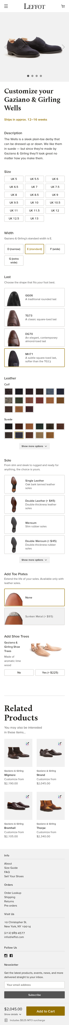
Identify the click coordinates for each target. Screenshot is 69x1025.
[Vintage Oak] (8, 409)
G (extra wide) (14, 260)
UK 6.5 (14, 186)
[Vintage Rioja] (29, 409)
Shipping (9, 897)
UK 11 (14, 210)
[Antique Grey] (8, 391)
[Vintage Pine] (19, 409)
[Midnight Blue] (49, 391)
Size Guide (11, 867)
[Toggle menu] (14, 6)
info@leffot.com (14, 936)
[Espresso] (39, 391)
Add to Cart (46, 1011)
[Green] (39, 426)
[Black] (19, 391)
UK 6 (55, 178)
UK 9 (55, 194)
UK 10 (34, 202)
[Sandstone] (39, 435)
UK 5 (14, 178)
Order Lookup (12, 892)
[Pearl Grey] (8, 400)
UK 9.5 (14, 202)
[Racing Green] (19, 400)
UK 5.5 (34, 178)
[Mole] (8, 435)
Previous (7, 47)
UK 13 (34, 218)
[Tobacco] (49, 435)
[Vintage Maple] (60, 400)
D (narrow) (13, 249)
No (19, 672)
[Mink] (60, 426)
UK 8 (14, 194)
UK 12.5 (14, 218)
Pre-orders (10, 905)
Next (62, 47)
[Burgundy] (29, 391)
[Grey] (49, 426)
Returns (9, 901)
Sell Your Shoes (14, 876)
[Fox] (29, 426)
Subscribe (34, 994)
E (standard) (34, 249)
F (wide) (55, 249)
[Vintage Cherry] (39, 400)
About (8, 863)
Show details (11, 1014)
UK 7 (34, 186)
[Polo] (29, 435)
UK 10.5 (55, 202)
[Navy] (60, 391)
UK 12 (55, 210)
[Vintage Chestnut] (49, 400)
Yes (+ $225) (50, 672)
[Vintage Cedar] (29, 400)
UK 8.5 (34, 194)
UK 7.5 (55, 186)
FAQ (7, 872)
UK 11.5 (34, 210)
